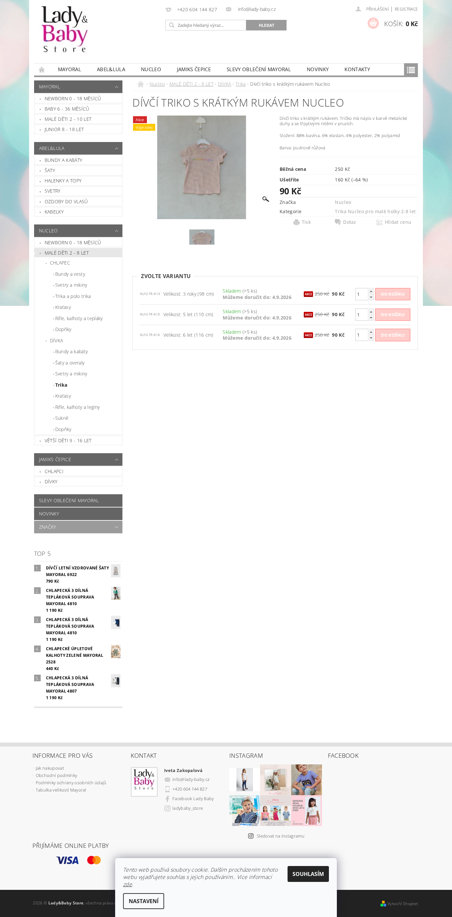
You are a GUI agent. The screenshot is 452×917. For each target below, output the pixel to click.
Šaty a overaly (69, 363)
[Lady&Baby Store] (65, 35)
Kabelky (54, 212)
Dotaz (349, 222)
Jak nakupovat (50, 768)
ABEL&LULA (111, 69)
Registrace (406, 9)
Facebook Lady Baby (193, 798)
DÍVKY (51, 481)
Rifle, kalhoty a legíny (77, 407)
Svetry (53, 191)
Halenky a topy (63, 180)
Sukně (62, 418)
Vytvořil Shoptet (402, 903)
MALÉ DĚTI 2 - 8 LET (67, 253)
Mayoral (69, 69)
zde (127, 884)
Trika (61, 385)
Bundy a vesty (70, 274)
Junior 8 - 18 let (64, 129)
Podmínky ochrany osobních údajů (71, 783)
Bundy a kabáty (63, 160)
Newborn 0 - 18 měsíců (73, 98)
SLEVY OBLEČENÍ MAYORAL (259, 69)
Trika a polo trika (73, 296)
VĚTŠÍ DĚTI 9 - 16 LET (68, 440)
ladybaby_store (187, 808)
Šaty (50, 170)
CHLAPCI (54, 471)
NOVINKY (318, 69)
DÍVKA (56, 340)
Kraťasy (63, 307)
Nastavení (143, 901)
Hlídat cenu (398, 222)
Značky (47, 527)
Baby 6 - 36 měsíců (67, 109)
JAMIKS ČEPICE (194, 69)
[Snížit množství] (371, 297)
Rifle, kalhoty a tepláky (79, 318)
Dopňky (63, 329)
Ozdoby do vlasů (66, 201)
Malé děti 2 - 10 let (68, 119)
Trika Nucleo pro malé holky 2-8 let (375, 211)
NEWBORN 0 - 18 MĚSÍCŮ (73, 242)
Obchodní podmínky (56, 775)
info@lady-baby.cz (190, 779)
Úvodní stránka (42, 69)
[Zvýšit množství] (371, 291)
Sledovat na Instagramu (280, 836)
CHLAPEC (60, 263)
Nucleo (151, 69)
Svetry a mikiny (71, 285)
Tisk (306, 222)
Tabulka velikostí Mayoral (61, 790)
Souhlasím (308, 874)
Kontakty (357, 69)
